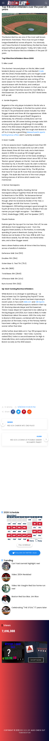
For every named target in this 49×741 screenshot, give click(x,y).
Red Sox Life (25, 730)
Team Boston (24, 732)
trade (41, 71)
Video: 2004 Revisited (21, 574)
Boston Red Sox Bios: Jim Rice (25, 596)
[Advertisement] (24, 376)
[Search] (46, 3)
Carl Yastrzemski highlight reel (26, 563)
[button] (13, 412)
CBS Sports (39, 302)
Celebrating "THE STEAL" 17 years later (29, 607)
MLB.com (27, 302)
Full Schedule (24, 545)
